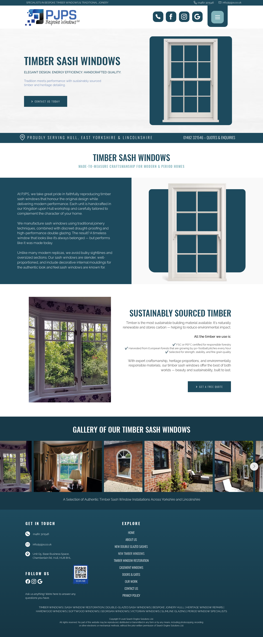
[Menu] (217, 17)
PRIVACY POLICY (131, 595)
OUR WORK (131, 581)
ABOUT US (131, 539)
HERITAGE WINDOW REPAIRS (204, 607)
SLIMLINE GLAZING (173, 611)
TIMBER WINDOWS (51, 607)
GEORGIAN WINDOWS (115, 611)
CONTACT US (131, 588)
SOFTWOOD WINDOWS (84, 611)
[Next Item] (254, 466)
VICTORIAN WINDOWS (145, 611)
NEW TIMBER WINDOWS (131, 553)
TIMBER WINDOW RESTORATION (131, 560)
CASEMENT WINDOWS (131, 567)
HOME (131, 532)
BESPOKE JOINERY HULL (168, 607)
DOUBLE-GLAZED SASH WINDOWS (128, 607)
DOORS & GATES (131, 574)
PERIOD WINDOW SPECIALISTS (207, 611)
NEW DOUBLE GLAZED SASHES (131, 546)
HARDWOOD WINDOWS (51, 611)
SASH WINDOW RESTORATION (84, 607)
